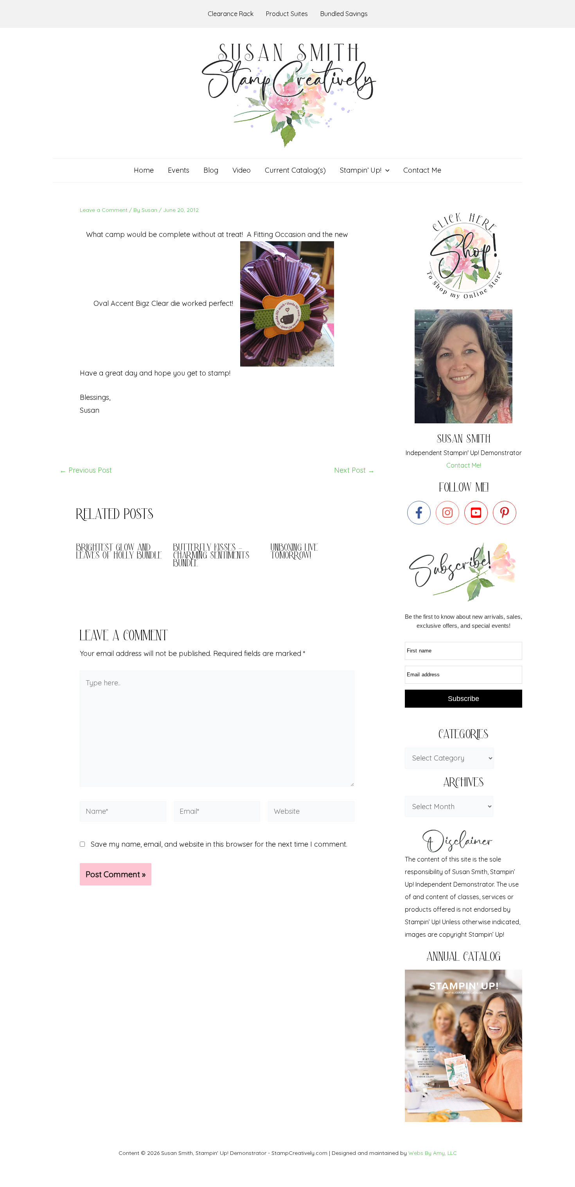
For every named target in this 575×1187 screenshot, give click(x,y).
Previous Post (85, 470)
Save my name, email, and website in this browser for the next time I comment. (219, 844)
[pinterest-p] (506, 512)
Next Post (354, 470)
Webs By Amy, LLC (432, 1152)
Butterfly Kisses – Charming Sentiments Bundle (211, 556)
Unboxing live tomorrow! (294, 552)
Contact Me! (463, 465)
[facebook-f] (420, 512)
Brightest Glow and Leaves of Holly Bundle (119, 552)
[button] (385, 170)
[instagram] (449, 512)
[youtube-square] (477, 512)
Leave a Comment (104, 209)
